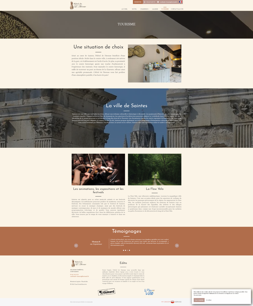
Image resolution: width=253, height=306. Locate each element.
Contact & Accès (177, 9)
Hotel (134, 9)
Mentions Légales (75, 281)
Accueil (124, 9)
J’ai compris (199, 300)
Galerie (155, 9)
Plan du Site (84, 281)
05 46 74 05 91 (151, 2)
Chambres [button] (144, 9)
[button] (180, 2)
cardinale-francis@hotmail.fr (168, 2)
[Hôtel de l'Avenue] (78, 5)
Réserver (137, 2)
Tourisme (165, 9)
